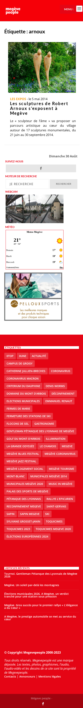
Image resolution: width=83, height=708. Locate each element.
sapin (10, 514)
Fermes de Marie (18, 408)
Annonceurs (27, 676)
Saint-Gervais (56, 506)
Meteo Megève (34, 231)
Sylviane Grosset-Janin (23, 521)
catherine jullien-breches (26, 371)
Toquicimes (54, 521)
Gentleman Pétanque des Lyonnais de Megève (40, 431)
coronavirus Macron (23, 378)
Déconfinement (63, 393)
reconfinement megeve (24, 506)
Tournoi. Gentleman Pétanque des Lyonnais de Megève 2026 (40, 575)
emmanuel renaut (58, 401)
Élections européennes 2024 (27, 536)
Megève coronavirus (60, 454)
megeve (67, 446)
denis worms (55, 386)
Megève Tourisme (61, 469)
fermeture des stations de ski (29, 416)
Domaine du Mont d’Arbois (26, 393)
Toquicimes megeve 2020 (53, 529)
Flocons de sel (18, 423)
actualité (39, 356)
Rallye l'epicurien (60, 499)
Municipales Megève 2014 (48, 476)
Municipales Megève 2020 (25, 484)
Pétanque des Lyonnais (24, 499)
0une (22, 356)
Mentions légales (49, 676)
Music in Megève (60, 484)
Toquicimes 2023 (18, 529)
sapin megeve (30, 514)
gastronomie (44, 423)
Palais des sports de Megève (27, 491)
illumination (55, 438)
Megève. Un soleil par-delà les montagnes (31, 585)
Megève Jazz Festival (21, 461)
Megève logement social (25, 469)
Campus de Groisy (19, 363)
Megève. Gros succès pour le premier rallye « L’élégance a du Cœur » (41, 606)
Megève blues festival (23, 454)
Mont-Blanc (16, 476)
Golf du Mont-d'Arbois (23, 438)
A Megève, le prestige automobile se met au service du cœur (40, 618)
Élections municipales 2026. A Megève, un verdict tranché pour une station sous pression (36, 595)
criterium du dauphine (23, 386)
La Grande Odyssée (20, 446)
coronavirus (60, 371)
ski (47, 514)
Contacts (10, 676)
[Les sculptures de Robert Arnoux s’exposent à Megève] (42, 67)
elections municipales (23, 401)
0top (10, 356)
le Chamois (48, 446)
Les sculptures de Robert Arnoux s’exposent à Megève (39, 108)
